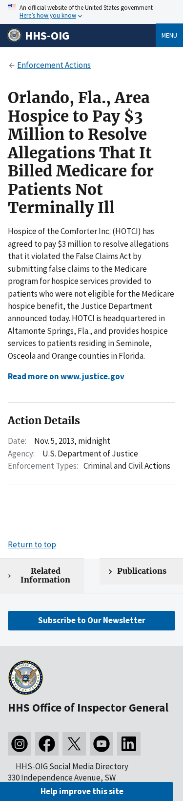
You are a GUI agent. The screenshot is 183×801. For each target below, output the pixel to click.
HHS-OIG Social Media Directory (72, 766)
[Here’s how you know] (91, 12)
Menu (169, 35)
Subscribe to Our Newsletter (91, 620)
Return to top (32, 544)
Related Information (45, 575)
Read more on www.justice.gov (66, 376)
